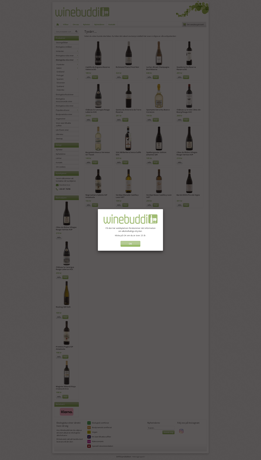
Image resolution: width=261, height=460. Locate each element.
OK (130, 243)
